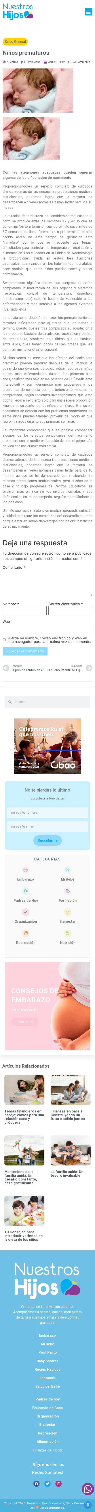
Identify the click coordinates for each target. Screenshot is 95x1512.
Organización (26, 921)
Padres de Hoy (25, 900)
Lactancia (48, 1378)
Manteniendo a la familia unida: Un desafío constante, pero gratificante (20, 1177)
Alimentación (48, 1442)
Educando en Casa (47, 1408)
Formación (68, 900)
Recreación (25, 943)
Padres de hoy (48, 1399)
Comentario (14, 567)
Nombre (11, 604)
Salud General (15, 42)
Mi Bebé (67, 879)
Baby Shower (47, 1361)
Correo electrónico (65, 604)
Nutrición (67, 943)
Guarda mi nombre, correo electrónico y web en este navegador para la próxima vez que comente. (49, 639)
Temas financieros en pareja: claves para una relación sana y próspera (24, 1117)
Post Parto (47, 1352)
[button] (88, 11)
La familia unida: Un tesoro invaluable (67, 1173)
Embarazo (25, 879)
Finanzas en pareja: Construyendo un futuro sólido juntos (68, 1115)
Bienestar (67, 921)
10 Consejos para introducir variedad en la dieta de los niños (23, 1236)
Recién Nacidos (48, 1369)
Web (6, 621)
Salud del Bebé (47, 1386)
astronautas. (55, 1507)
